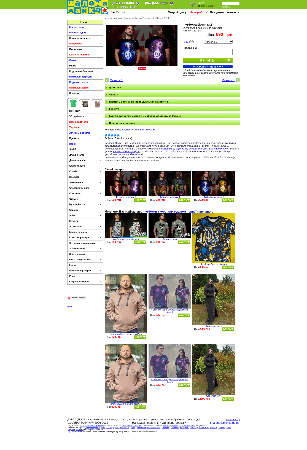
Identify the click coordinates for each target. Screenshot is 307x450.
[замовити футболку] (140, 200)
